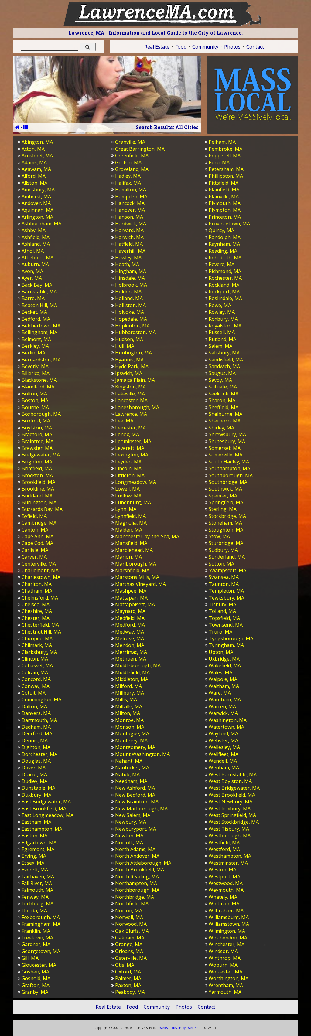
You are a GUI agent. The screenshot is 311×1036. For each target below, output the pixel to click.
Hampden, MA (131, 196)
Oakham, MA (129, 937)
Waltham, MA (224, 686)
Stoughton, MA (226, 529)
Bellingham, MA (39, 332)
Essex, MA (33, 863)
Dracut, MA (34, 774)
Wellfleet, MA (223, 754)
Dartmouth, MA (39, 720)
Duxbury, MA (36, 795)
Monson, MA (129, 726)
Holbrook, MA (131, 285)
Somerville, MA (225, 454)
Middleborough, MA (138, 665)
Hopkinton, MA (132, 325)
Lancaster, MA (131, 400)
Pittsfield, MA (223, 183)
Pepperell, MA (225, 155)
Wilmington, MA (227, 931)
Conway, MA (36, 686)
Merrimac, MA (131, 652)
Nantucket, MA (132, 767)
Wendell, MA (223, 760)
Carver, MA (34, 556)
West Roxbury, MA (230, 808)
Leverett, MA (129, 448)
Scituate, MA (223, 386)
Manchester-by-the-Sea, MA (147, 536)
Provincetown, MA (229, 223)
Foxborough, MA (41, 917)
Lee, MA (124, 420)
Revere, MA (221, 264)
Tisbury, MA (222, 604)
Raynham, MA (224, 244)
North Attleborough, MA (143, 863)
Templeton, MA (226, 590)
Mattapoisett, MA (135, 604)
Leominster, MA (133, 441)
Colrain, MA (35, 672)
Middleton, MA (131, 679)
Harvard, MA (129, 230)
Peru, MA (219, 162)
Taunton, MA (224, 584)
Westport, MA (224, 876)
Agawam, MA (36, 169)
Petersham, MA (226, 169)
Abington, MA (37, 141)
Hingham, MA (130, 271)
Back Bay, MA (37, 285)
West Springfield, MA (232, 815)
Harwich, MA (129, 237)
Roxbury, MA (223, 319)
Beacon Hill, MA (39, 305)
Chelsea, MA (36, 604)
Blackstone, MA (39, 380)
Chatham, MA (37, 590)
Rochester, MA (225, 278)
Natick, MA (127, 774)
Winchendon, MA (228, 937)
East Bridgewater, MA (46, 801)
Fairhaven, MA (38, 876)
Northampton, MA (136, 883)
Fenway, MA (35, 897)
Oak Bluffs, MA (132, 931)
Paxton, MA (128, 985)
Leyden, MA (128, 461)
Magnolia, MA (131, 522)
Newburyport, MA (135, 829)
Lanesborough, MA (137, 407)
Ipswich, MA (128, 373)
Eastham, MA (36, 822)
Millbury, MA (129, 692)
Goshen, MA (35, 971)
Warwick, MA (223, 713)
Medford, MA (130, 624)
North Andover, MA (137, 856)
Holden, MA (128, 291)
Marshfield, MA (132, 570)
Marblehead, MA (134, 550)
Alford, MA (34, 176)
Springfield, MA (226, 502)
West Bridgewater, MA (234, 788)
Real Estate (156, 46)
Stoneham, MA (225, 522)
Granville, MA (130, 141)
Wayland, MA (223, 733)
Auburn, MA (35, 264)
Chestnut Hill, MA (41, 631)
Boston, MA (35, 400)
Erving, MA (34, 856)
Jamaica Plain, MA (135, 380)
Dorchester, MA (39, 754)
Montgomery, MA (135, 747)
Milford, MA (128, 686)
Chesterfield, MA (40, 624)
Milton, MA (127, 713)
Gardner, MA (36, 944)
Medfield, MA (130, 618)
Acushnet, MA (37, 155)
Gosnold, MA (36, 978)
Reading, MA (223, 251)
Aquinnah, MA (37, 210)
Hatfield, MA (129, 244)
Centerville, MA (39, 563)
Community (205, 46)
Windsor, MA (223, 951)
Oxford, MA (128, 971)
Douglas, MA (36, 760)
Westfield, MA (224, 842)
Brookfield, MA (38, 482)
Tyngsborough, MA (231, 638)
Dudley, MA (34, 781)
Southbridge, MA (228, 482)
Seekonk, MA (223, 393)
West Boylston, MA (230, 781)
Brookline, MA (38, 488)
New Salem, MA (132, 815)
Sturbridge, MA (226, 543)
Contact (255, 46)
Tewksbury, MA (226, 597)
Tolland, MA (222, 611)
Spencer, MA (223, 495)
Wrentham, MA (226, 985)
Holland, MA (129, 298)
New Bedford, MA (135, 795)
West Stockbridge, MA (234, 822)
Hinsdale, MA (130, 278)
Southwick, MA (225, 488)
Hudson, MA (129, 339)
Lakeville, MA (130, 393)
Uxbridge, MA (224, 658)
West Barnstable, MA (233, 774)
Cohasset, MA (37, 665)
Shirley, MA (221, 427)
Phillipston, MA (226, 176)
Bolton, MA (34, 393)
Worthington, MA (228, 978)
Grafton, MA (36, 985)
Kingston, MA (130, 386)
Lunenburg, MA (133, 502)
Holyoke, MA (129, 312)
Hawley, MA (128, 257)
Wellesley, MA (224, 747)
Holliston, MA (130, 305)
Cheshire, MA (37, 611)
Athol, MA (33, 251)
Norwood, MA (131, 924)
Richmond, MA (225, 271)
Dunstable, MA (38, 788)
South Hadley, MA (229, 461)
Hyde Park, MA (132, 366)
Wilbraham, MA (226, 910)
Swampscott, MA (227, 570)
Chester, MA (36, 618)
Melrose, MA (129, 638)
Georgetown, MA (41, 951)
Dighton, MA (36, 747)
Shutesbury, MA (227, 441)
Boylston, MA (37, 427)
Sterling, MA (223, 509)
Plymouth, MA (225, 203)
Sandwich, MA (224, 366)
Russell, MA (222, 332)
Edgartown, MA (39, 842)
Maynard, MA (130, 611)
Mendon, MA (129, 645)
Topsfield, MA (224, 618)
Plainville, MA (224, 196)
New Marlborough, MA (141, 808)
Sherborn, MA (225, 420)
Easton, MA (34, 835)
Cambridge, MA (39, 522)
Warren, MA (222, 706)
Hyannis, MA (129, 359)
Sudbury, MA (223, 550)
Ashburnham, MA (41, 223)
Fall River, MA (37, 883)
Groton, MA (128, 162)
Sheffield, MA (223, 407)
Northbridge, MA (134, 897)
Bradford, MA (37, 434)
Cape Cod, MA (37, 543)
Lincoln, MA (128, 468)
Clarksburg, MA (39, 652)
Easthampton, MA (42, 829)
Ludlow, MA (128, 495)
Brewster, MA (37, 448)
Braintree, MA (37, 441)
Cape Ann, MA (37, 536)
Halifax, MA (128, 183)
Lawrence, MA (131, 414)
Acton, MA (33, 148)
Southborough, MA (231, 475)
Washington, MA (228, 720)
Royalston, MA (225, 325)
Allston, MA (34, 183)
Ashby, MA (34, 230)
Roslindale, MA (225, 298)
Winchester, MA (226, 944)
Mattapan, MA (131, 597)
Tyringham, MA (226, 645)
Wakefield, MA (225, 665)
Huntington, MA (133, 352)
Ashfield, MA (36, 237)
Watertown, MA (226, 726)
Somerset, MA (225, 448)
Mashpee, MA (130, 590)
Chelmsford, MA (40, 597)
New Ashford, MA (135, 788)
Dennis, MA (35, 740)
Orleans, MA (129, 951)
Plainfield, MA (224, 189)
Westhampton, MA (230, 856)
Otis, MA (124, 965)
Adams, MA (34, 162)
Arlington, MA (37, 217)
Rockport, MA (224, 291)
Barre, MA (33, 298)
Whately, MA (223, 897)
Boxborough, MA (41, 414)
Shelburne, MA (225, 414)
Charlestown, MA (41, 577)
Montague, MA (132, 733)
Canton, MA (35, 529)
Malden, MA (128, 529)
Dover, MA (34, 767)
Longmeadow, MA (135, 482)
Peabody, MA (130, 992)
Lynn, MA (125, 509)
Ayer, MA (32, 278)
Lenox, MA (127, 434)
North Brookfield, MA (139, 869)
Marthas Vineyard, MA (140, 584)
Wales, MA (220, 672)
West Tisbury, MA (229, 829)
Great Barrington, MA (140, 148)
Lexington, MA (131, 454)
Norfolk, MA (129, 842)
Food (180, 46)
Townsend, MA (226, 624)
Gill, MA (30, 958)
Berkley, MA (35, 346)
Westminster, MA (228, 863)
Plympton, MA (225, 210)
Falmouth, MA (37, 890)
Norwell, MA (129, 917)
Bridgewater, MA (41, 454)
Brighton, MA (37, 461)
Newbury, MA (130, 822)
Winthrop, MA (225, 958)
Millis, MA (126, 699)
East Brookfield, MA (44, 808)
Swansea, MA (224, 577)
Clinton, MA (35, 658)
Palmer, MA (128, 978)
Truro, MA (220, 631)
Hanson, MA (129, 217)
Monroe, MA (129, 720)
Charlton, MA (37, 584)
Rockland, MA (224, 285)
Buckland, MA (37, 495)
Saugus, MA (222, 373)
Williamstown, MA (229, 924)
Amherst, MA (36, 196)
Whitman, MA (224, 903)
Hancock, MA (130, 203)
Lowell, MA (127, 488)
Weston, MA (222, 869)
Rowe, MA (220, 305)
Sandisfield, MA (226, 359)
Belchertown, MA (41, 325)
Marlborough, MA (135, 563)
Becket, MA (34, 312)
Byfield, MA (34, 516)
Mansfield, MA (131, 543)
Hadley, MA (128, 176)
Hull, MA (124, 346)
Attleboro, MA (37, 257)
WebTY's (178, 1028)
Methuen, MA (130, 658)
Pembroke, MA (225, 148)
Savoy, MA (220, 380)
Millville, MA (128, 706)
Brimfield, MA (37, 468)
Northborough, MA (137, 890)
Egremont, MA (38, 849)
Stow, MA (219, 536)
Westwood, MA (226, 883)
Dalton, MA (34, 706)
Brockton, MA (37, 475)
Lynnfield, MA (130, 516)
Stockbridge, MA (227, 516)
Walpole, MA (223, 679)
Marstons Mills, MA (137, 577)
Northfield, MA (132, 903)
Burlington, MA (39, 502)
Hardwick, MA (130, 223)
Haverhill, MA (130, 251)
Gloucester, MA (39, 965)
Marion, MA (128, 556)
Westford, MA (224, 849)
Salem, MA (220, 346)
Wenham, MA (224, 767)
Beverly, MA (35, 366)
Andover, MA (36, 203)
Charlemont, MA (40, 570)
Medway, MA (129, 631)
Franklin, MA (36, 931)
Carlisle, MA (35, 550)
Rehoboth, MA (225, 257)
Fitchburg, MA (37, 903)
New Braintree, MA (137, 801)
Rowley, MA (222, 312)
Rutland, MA (222, 339)
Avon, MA (32, 271)
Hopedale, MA (131, 319)
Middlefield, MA (132, 672)
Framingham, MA (41, 924)
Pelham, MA (222, 141)
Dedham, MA (36, 726)
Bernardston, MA (41, 359)
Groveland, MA (132, 169)
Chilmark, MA (37, 645)
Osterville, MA (131, 958)
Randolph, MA (225, 237)
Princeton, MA (225, 217)
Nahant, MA (128, 760)
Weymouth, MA (226, 890)
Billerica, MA (36, 373)
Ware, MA (220, 692)
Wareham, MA (225, 699)
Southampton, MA (229, 468)
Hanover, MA (130, 210)
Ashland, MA (36, 244)
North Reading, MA (137, 876)
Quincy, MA (221, 230)
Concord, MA (36, 679)
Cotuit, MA (34, 692)
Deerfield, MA (37, 733)
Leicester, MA (130, 427)
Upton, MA (221, 652)
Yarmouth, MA (225, 992)
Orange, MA (128, 944)
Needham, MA (131, 781)
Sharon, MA (222, 400)
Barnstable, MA (39, 291)
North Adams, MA (135, 849)
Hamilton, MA (130, 189)
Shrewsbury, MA (227, 434)
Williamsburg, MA (229, 917)
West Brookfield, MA (232, 795)
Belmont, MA (36, 339)
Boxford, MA (36, 420)
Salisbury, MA (224, 352)
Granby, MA (35, 992)
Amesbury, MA (38, 189)
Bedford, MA (36, 319)
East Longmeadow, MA (47, 815)
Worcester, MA (225, 971)
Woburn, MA (223, 965)
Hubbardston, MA (135, 332)
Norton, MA (128, 910)
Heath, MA (127, 264)
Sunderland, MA (227, 556)
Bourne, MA (35, 407)
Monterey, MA (131, 740)
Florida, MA (34, 910)
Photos (232, 46)
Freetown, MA (37, 937)
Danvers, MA (36, 713)
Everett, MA (35, 869)
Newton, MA (129, 835)
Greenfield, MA (132, 155)
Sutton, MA (221, 563)
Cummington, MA (41, 699)
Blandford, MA (38, 386)
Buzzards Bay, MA (42, 509)
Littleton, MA (130, 475)
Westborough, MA (230, 835)
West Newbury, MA (230, 801)
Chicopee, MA (37, 638)
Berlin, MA (33, 352)
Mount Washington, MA (142, 754)
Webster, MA (223, 740)
